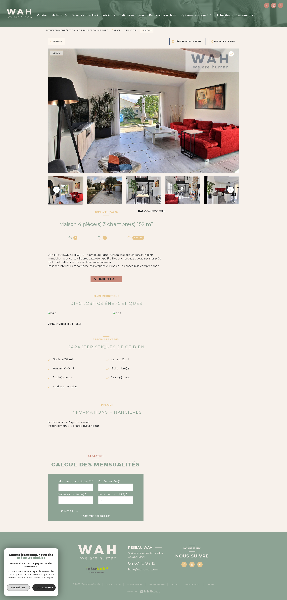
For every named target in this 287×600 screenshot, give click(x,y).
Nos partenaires (134, 584)
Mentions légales (157, 584)
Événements (244, 15)
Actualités (223, 15)
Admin (174, 584)
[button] (230, 189)
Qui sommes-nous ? (194, 15)
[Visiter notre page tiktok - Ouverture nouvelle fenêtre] (280, 5)
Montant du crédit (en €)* (75, 481)
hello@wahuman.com (143, 569)
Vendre (42, 15)
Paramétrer (18, 587)
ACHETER (58, 15)
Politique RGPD (192, 584)
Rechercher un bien (162, 15)
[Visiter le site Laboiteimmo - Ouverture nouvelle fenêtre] (149, 591)
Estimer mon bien (132, 15)
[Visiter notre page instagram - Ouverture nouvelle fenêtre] (273, 5)
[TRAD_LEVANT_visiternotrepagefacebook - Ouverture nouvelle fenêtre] (266, 5)
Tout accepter (44, 587)
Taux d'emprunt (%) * (112, 494)
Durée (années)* (109, 481)
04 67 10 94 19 (141, 563)
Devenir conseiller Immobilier (92, 15)
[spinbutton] (115, 500)
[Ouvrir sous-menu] (66, 15)
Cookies (210, 584)
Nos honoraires (113, 584)
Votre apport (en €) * (72, 494)
